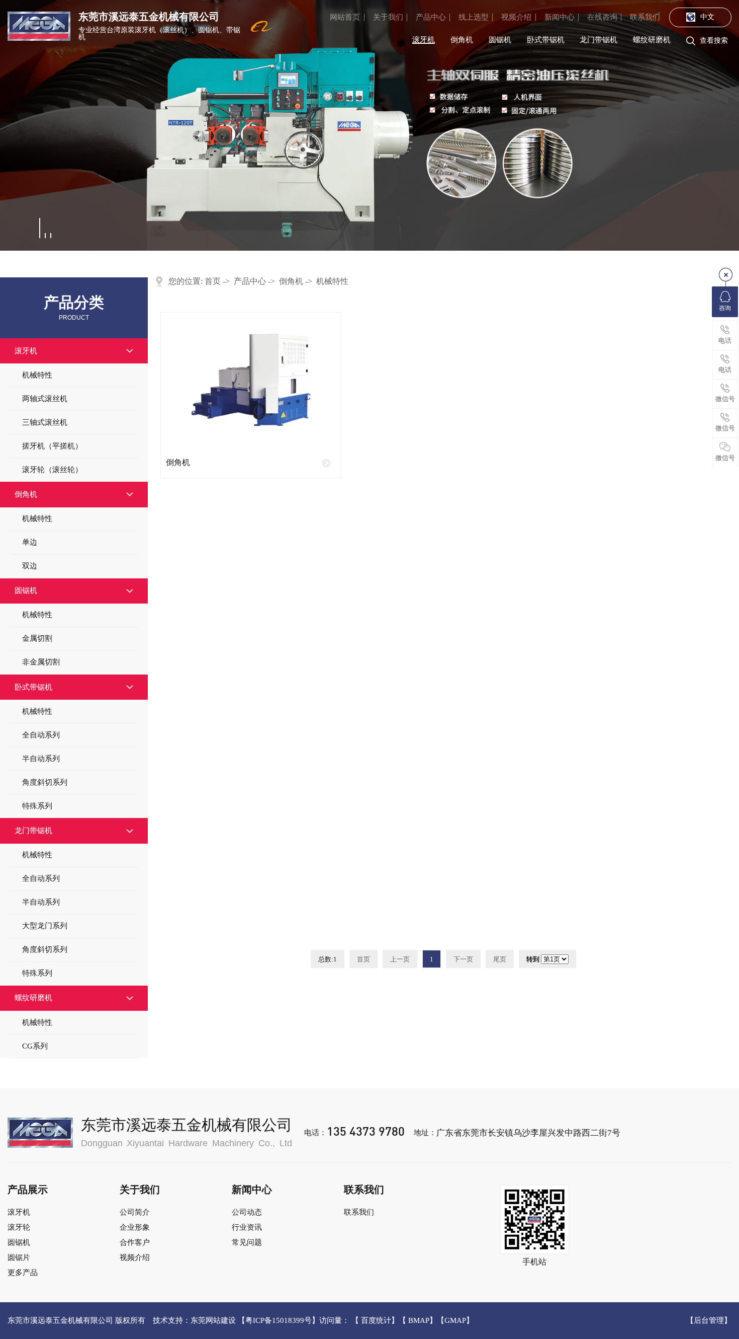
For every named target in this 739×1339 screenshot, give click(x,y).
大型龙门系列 (44, 926)
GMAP (455, 1320)
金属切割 (37, 638)
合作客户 (135, 1242)
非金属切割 (41, 662)
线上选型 (473, 17)
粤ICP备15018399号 (278, 1320)
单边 (29, 542)
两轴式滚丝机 (44, 399)
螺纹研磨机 (652, 40)
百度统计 (376, 1320)
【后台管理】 (708, 1320)
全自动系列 (41, 735)
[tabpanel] (369, 125)
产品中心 (431, 17)
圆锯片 (19, 1257)
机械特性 (37, 375)
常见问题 (247, 1242)
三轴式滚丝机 (44, 422)
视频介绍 (516, 17)
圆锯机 (500, 40)
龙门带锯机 (598, 40)
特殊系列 (37, 806)
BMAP (418, 1320)
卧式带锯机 (546, 40)
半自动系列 (41, 759)
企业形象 (135, 1227)
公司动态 (247, 1212)
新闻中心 (559, 17)
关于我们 (388, 17)
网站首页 (345, 17)
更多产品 (23, 1273)
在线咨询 (602, 17)
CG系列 (35, 1046)
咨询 (725, 308)
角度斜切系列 (44, 782)
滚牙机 (423, 40)
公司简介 (135, 1212)
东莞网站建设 (213, 1320)
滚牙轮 (19, 1227)
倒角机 (461, 40)
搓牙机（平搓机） (52, 446)
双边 (29, 566)
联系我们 (645, 17)
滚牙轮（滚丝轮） (52, 470)
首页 (213, 281)
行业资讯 (247, 1227)
